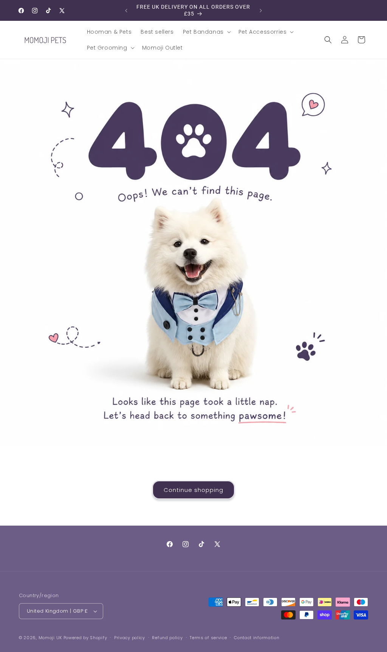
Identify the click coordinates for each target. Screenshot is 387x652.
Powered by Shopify (85, 638)
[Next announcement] (260, 10)
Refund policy (167, 638)
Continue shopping (193, 490)
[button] (206, 32)
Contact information (256, 638)
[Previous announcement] (126, 10)
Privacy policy (129, 638)
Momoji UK (50, 638)
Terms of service (208, 638)
